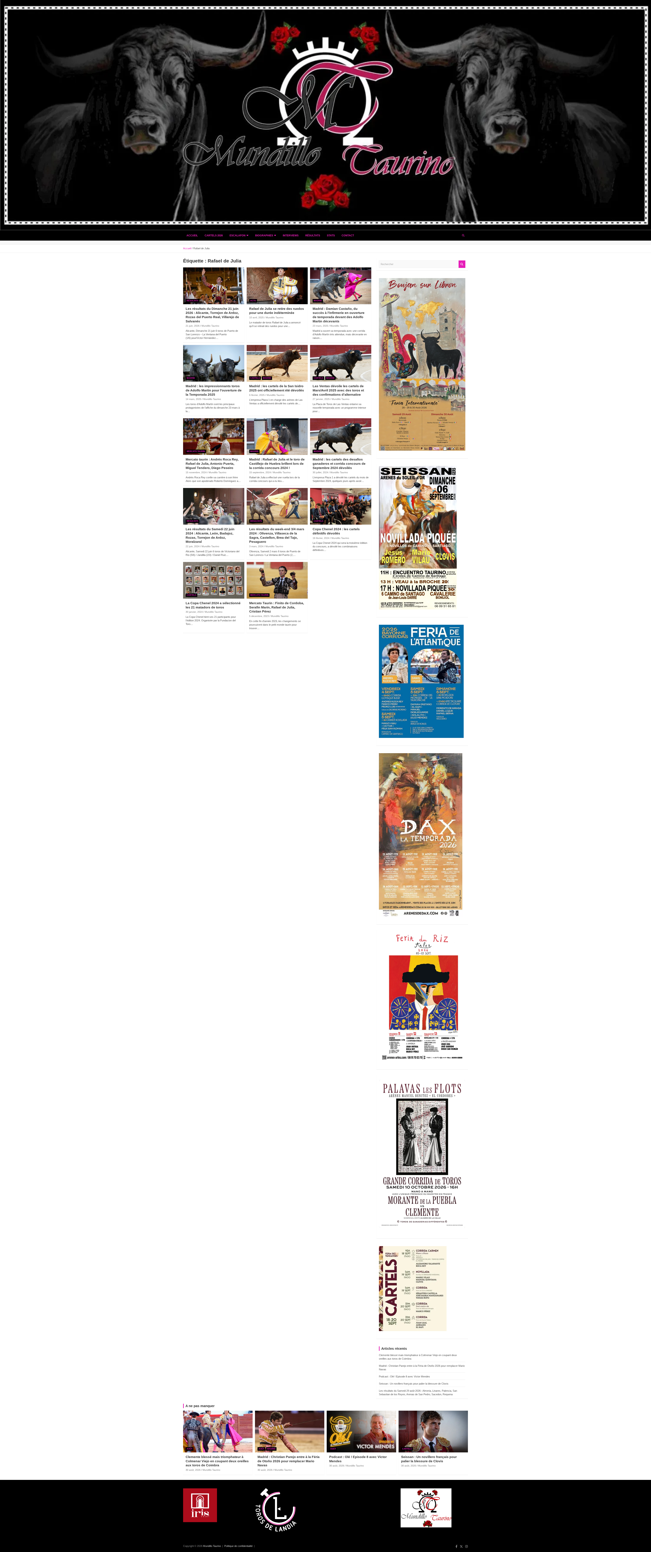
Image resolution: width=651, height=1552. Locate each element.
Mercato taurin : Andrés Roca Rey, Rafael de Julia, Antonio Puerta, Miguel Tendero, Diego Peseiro (212, 463)
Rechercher (462, 264)
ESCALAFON (237, 235)
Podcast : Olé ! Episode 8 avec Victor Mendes (404, 1376)
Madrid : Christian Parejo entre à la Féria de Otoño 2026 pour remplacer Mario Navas (289, 1461)
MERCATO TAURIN (196, 451)
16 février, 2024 (321, 538)
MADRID (318, 300)
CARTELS (255, 378)
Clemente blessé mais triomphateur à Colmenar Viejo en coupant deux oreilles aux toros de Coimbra (217, 1461)
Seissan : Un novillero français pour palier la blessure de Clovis (413, 1383)
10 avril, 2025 (256, 317)
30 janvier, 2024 (194, 611)
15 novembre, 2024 (196, 472)
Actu (253, 300)
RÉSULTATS (312, 235)
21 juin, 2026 (193, 325)
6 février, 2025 (257, 395)
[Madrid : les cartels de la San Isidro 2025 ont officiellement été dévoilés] (277, 363)
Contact (348, 235)
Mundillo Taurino (210, 325)
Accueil (192, 235)
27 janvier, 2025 (321, 399)
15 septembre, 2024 (260, 472)
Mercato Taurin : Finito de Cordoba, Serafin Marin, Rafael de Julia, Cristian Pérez (276, 607)
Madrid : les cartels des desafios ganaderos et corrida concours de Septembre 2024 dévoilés (339, 463)
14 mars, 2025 (193, 399)
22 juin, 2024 (193, 546)
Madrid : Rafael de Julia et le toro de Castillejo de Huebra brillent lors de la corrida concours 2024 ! (277, 463)
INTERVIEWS (291, 235)
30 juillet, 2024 (320, 472)
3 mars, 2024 (256, 546)
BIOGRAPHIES (264, 235)
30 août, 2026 (193, 1470)
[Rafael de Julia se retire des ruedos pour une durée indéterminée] (277, 285)
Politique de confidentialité (238, 1546)
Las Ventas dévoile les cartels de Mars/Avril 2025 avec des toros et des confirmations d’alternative (338, 390)
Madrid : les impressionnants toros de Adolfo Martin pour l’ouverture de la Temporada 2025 (214, 390)
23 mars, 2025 (320, 325)
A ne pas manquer (200, 1406)
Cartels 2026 (214, 235)
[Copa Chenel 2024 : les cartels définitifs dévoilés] (340, 506)
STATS (331, 235)
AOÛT (189, 1449)
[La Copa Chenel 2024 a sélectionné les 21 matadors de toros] (213, 580)
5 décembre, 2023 (259, 616)
